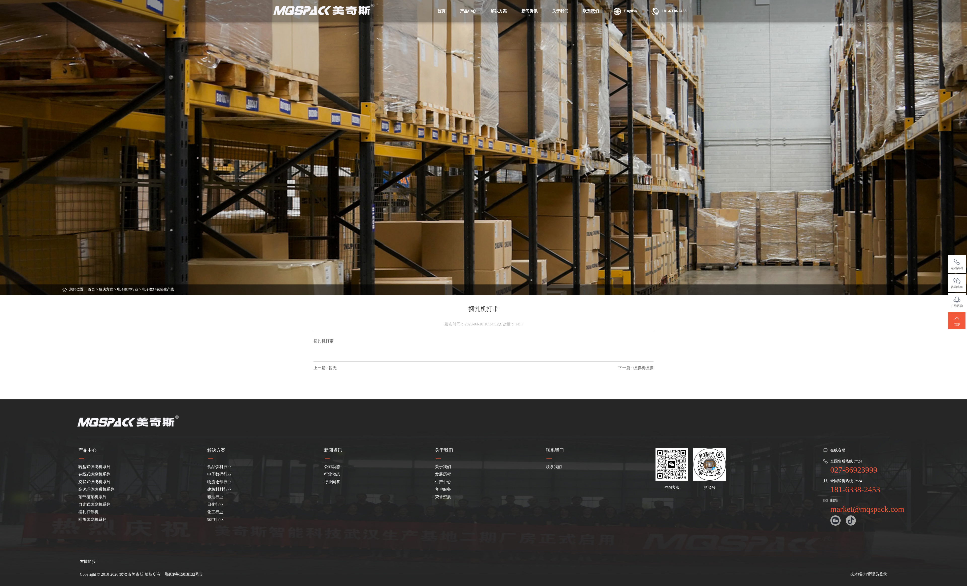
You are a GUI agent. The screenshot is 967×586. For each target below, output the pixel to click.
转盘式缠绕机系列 (94, 467)
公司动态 (332, 467)
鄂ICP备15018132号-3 (183, 574)
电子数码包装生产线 (158, 289)
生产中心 (443, 482)
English (629, 11)
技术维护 (858, 574)
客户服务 (443, 489)
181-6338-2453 (672, 11)
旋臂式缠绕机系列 (94, 482)
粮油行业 (215, 497)
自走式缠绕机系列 (94, 504)
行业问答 (332, 482)
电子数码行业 (127, 289)
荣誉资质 (443, 497)
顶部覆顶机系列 (92, 497)
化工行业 (215, 512)
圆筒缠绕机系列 (92, 519)
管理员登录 (877, 574)
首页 (441, 11)
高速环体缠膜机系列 (96, 489)
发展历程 (443, 474)
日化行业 (215, 504)
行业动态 (332, 474)
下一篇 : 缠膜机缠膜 (635, 368)
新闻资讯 (530, 11)
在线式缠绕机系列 (94, 474)
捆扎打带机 (88, 512)
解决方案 (499, 11)
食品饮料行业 (219, 467)
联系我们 (591, 11)
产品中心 (468, 11)
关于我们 (560, 11)
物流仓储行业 (219, 482)
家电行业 (215, 519)
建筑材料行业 (219, 489)
